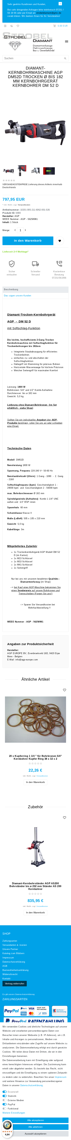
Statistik (12, 1096)
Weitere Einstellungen (13, 1113)
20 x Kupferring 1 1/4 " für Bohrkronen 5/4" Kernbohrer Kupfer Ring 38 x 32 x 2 (35, 757)
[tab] (35, 290)
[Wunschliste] (17, 26)
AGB (4, 966)
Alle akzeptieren (35, 1120)
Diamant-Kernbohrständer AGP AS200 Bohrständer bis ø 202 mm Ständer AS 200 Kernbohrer (35, 886)
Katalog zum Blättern (13, 953)
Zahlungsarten (9, 941)
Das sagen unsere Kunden (17, 296)
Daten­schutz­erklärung (13, 962)
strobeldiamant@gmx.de (48, 13)
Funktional (13, 1109)
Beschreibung (11, 289)
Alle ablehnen (35, 1127)
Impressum (8, 958)
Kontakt (6, 979)
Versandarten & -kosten (14, 945)
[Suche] (65, 58)
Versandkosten (23, 205)
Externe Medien (16, 1100)
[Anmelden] (5, 26)
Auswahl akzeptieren (35, 1133)
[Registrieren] (11, 26)
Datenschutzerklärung (25, 994)
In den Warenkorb (28, 240)
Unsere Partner (10, 949)
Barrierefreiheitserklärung (15, 970)
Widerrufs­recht (10, 974)
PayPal (11, 1104)
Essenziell (13, 1092)
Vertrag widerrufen (14, 983)
